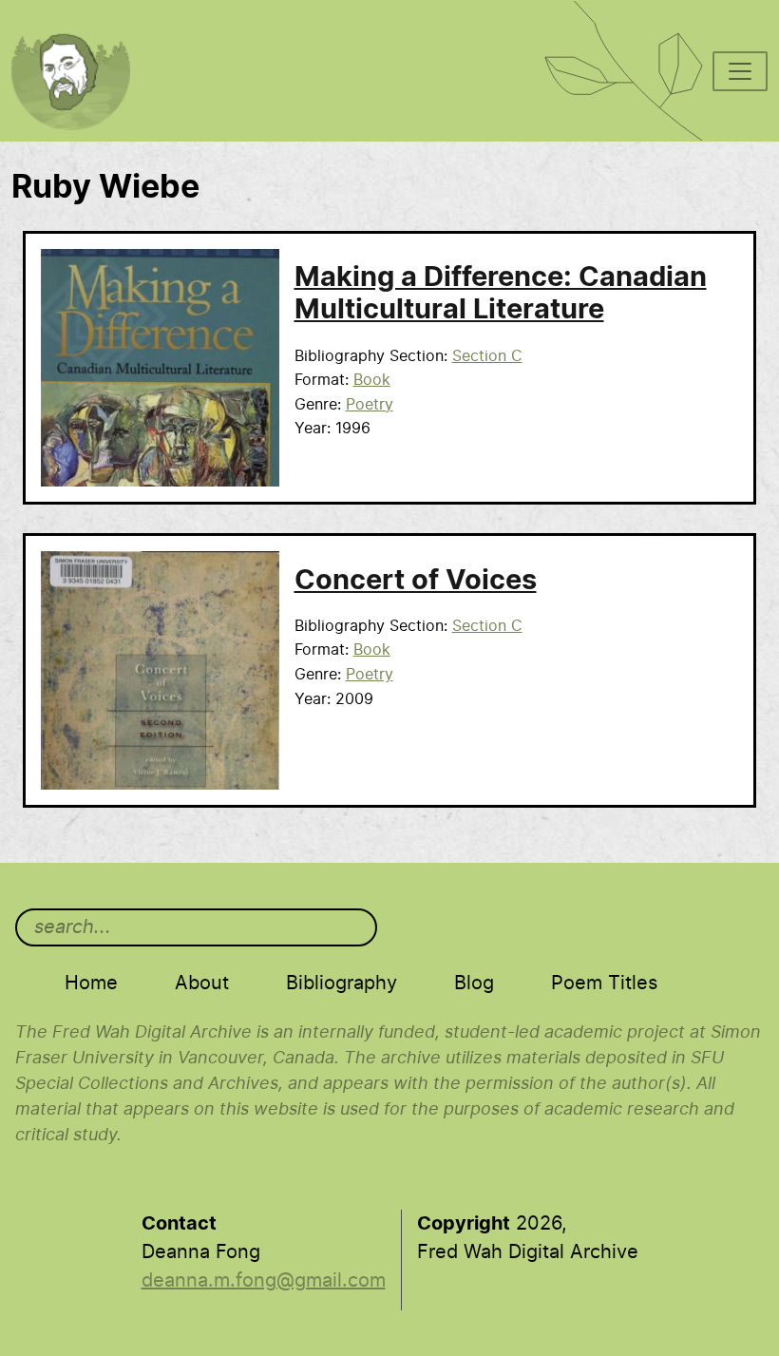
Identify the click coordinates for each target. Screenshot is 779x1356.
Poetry (369, 404)
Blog (474, 983)
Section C (487, 356)
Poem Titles (604, 983)
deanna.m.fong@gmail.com (264, 1280)
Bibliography (341, 983)
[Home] (81, 24)
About (202, 983)
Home (91, 983)
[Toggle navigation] (740, 71)
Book (371, 380)
